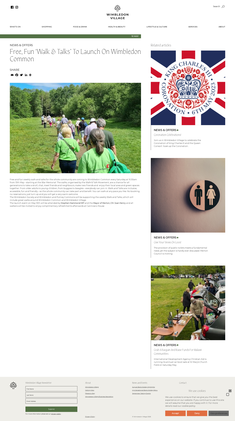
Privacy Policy (90, 416)
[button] (227, 394)
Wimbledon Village (92, 387)
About (222, 27)
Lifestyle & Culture (157, 27)
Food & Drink (80, 27)
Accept (175, 413)
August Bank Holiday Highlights (143, 387)
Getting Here (89, 390)
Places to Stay (90, 393)
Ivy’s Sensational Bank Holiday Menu (145, 390)
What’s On (15, 27)
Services (192, 27)
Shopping (47, 27)
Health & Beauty (116, 27)
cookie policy (188, 406)
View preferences (218, 413)
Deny (197, 413)
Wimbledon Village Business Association (99, 396)
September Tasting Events (141, 393)
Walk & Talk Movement (97, 182)
